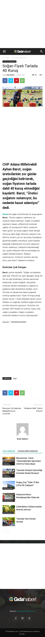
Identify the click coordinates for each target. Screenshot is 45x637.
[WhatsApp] (22, 80)
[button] (4, 51)
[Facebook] (5, 80)
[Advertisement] (22, 24)
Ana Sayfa (6, 57)
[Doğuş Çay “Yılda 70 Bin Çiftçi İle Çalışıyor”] (8, 485)
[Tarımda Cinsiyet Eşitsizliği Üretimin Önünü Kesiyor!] (8, 473)
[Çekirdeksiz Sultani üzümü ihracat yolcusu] (8, 509)
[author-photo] (22, 435)
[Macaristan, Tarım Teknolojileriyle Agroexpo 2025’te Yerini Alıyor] (8, 461)
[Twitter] (10, 80)
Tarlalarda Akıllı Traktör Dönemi (33, 409)
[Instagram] (22, 618)
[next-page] (8, 531)
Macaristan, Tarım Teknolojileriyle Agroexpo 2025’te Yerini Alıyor (28, 461)
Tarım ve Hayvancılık (19, 57)
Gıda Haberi (10, 75)
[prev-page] (4, 531)
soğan (15, 378)
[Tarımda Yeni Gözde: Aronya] (8, 521)
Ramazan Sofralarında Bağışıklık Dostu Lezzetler (11, 411)
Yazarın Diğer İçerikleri (28, 451)
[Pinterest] (16, 80)
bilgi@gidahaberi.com (26, 611)
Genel (5, 525)
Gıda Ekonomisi (8, 488)
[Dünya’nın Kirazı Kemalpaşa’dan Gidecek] (8, 497)
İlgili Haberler (8, 451)
